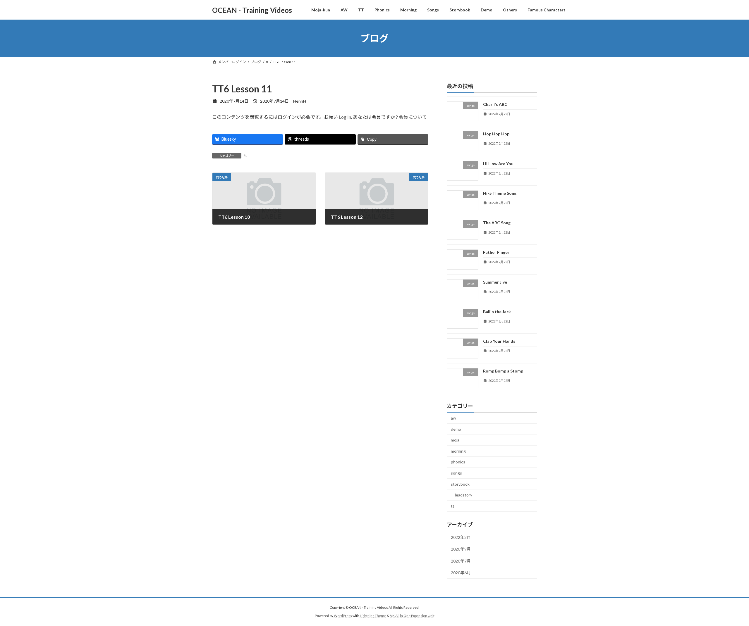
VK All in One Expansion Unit (412, 616)
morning (458, 451)
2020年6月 (461, 572)
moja (455, 439)
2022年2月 (461, 537)
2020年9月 (461, 548)
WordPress (343, 616)
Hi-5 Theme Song (499, 193)
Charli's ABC (495, 104)
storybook (460, 484)
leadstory (463, 494)
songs (456, 472)
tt (245, 155)
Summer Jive (495, 282)
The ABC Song (497, 222)
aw (453, 417)
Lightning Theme (373, 616)
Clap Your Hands (499, 341)
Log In (345, 117)
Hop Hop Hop (496, 133)
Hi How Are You (498, 163)
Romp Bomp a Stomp (503, 370)
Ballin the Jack (497, 311)
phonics (458, 462)
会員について (413, 117)
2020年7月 (461, 560)
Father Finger (496, 252)
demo (456, 429)
